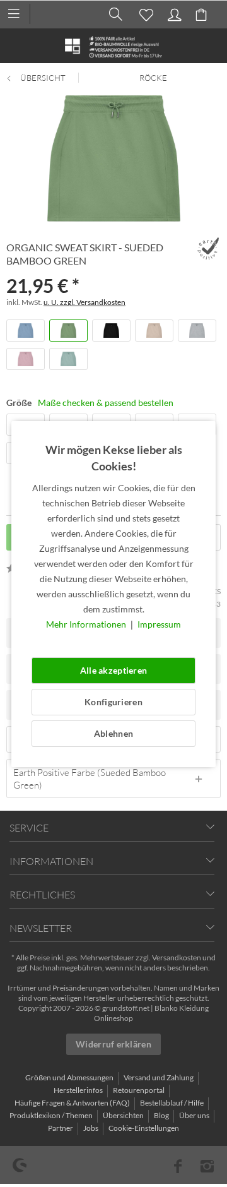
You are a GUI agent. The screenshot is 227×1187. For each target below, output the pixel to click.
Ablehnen (113, 733)
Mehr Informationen (87, 624)
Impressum (159, 624)
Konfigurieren (113, 701)
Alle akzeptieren (113, 670)
